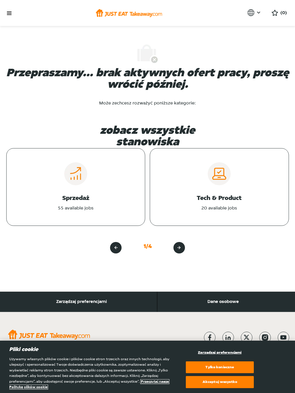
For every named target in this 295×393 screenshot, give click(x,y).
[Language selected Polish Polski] (254, 12)
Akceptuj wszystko (220, 382)
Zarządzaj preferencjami (81, 301)
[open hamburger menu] (9, 13)
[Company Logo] (129, 13)
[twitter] (246, 337)
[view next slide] (179, 247)
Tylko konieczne (219, 367)
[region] (147, 367)
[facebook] (209, 337)
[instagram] (265, 337)
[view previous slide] (116, 247)
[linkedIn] (228, 337)
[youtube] (283, 337)
